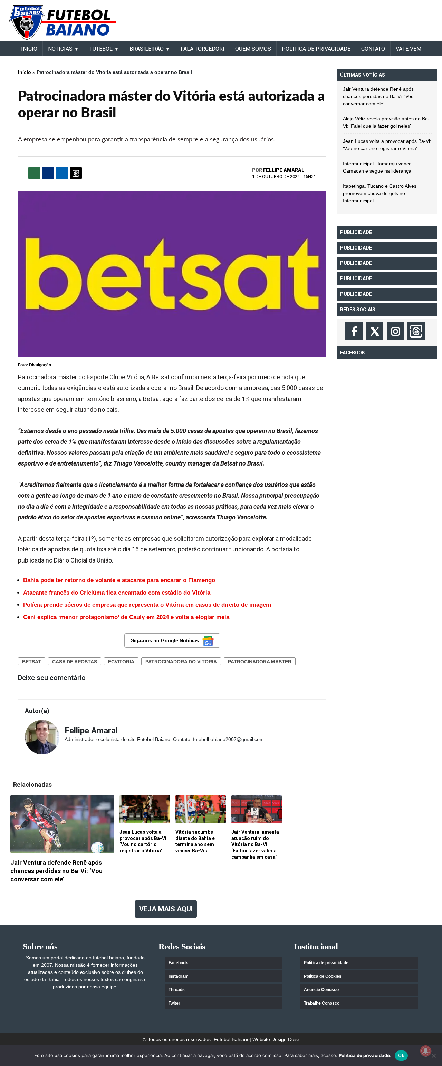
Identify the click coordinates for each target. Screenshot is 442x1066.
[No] (433, 1055)
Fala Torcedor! (202, 49)
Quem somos (253, 49)
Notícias (60, 49)
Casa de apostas (74, 661)
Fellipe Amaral (283, 170)
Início (24, 72)
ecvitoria (121, 661)
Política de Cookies (323, 976)
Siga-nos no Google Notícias (165, 640)
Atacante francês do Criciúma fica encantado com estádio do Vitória (116, 592)
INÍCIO (29, 49)
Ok (401, 1055)
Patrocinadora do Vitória (181, 661)
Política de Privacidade (316, 49)
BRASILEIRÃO (146, 49)
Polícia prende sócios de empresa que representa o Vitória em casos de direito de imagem (147, 605)
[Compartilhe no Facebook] (48, 173)
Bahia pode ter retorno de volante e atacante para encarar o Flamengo (119, 580)
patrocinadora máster (259, 661)
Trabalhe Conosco (321, 1003)
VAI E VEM (408, 49)
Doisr (293, 1039)
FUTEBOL (101, 49)
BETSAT (31, 661)
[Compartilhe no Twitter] (62, 173)
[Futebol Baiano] (62, 22)
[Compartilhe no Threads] (76, 173)
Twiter (174, 1003)
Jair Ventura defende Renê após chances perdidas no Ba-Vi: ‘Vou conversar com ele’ (378, 96)
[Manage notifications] (425, 1050)
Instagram (179, 976)
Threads (177, 989)
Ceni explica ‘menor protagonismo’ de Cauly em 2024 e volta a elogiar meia (126, 617)
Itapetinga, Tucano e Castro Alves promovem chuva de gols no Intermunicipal (379, 193)
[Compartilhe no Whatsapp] (34, 173)
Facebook (178, 962)
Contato (373, 49)
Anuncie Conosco (321, 989)
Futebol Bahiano (232, 1039)
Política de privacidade (326, 962)
